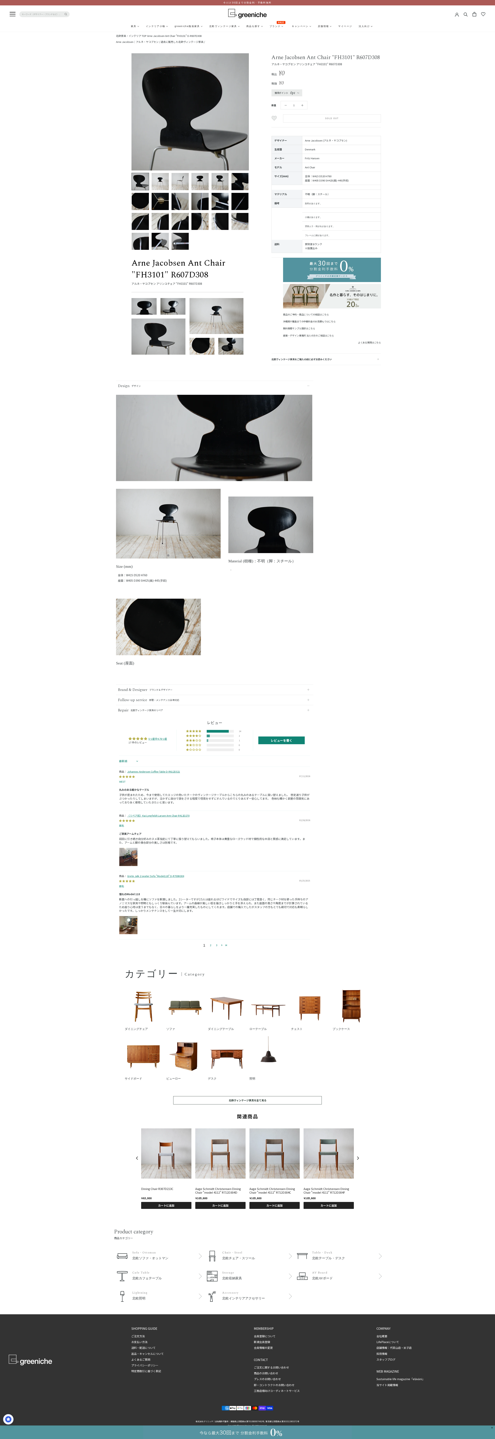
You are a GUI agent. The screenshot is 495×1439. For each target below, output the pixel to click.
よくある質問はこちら (369, 342)
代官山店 (395, 1348)
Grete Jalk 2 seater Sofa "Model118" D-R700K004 (155, 876)
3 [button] (216, 945)
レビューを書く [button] (281, 740)
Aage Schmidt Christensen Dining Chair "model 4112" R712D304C (272, 1190)
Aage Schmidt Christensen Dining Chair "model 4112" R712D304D (218, 1190)
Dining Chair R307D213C (157, 1189)
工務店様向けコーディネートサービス (277, 1391)
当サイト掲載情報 (387, 1385)
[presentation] (137, 1158)
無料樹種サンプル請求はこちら (299, 328)
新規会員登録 (262, 1342)
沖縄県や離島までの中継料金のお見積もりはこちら (309, 321)
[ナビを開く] (12, 14)
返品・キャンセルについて (147, 1354)
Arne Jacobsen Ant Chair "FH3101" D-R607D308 (174, 36)
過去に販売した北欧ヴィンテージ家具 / (183, 42)
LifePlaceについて (387, 1342)
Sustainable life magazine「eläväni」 (400, 1379)
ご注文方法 (138, 1336)
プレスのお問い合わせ (267, 1379)
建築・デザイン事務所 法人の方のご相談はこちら (308, 335)
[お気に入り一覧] (483, 14)
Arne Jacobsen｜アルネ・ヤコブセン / (138, 42)
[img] (127, 776)
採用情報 (381, 1354)
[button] (194, 731)
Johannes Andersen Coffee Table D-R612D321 (153, 771)
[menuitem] (124, 26)
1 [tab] (168, 556)
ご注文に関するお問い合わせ (271, 1367)
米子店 (408, 1348)
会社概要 (381, 1336)
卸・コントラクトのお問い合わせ (274, 1385)
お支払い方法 (139, 1342)
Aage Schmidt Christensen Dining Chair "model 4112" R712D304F (326, 1190)
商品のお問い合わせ (266, 1373)
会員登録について (265, 1336)
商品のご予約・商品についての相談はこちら (306, 314)
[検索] (466, 14)
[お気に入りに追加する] (274, 118)
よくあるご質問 (140, 1359)
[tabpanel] (168, 526)
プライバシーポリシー (144, 1365)
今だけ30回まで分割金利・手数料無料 (247, 2)
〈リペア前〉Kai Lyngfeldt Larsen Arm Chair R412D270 (158, 815)
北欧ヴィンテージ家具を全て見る (247, 1100)
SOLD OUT (332, 118)
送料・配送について (143, 1348)
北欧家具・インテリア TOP (131, 36)
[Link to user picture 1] (128, 857)
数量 (273, 105)
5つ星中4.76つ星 (157, 739)
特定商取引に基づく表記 (146, 1371)
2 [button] (210, 945)
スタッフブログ (385, 1359)
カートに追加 (166, 1205)
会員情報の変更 (263, 1348)
